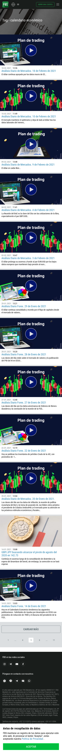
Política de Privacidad (32, 738)
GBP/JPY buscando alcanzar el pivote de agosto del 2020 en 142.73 (29, 554)
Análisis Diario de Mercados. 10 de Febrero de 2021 (29, 116)
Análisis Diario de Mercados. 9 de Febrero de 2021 (28, 164)
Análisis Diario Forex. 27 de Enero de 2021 (24, 402)
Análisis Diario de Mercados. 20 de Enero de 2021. (28, 498)
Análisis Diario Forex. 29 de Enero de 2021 (24, 306)
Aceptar (31, 746)
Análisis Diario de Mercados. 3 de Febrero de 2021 (28, 258)
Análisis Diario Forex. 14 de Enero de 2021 (24, 606)
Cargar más (31, 629)
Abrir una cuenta (45, 4)
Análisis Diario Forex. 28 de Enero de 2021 (24, 354)
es (18, 4)
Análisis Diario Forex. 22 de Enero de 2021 (24, 450)
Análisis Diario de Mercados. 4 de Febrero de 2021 (28, 210)
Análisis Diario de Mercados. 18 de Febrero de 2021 (29, 70)
